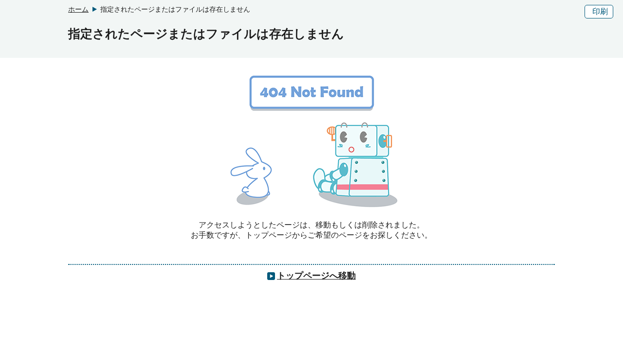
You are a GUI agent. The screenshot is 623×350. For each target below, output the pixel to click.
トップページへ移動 (316, 275)
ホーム (78, 9)
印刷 (600, 11)
